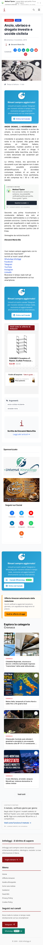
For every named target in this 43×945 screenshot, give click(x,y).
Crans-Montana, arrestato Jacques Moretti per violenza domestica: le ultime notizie (19, 781)
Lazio (18, 20)
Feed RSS (5, 894)
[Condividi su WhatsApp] (27, 50)
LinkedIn (8, 272)
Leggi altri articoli (20, 434)
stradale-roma (13, 408)
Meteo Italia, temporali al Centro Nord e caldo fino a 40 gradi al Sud (21, 703)
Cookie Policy (7, 902)
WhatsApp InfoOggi (12, 259)
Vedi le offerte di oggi (15, 614)
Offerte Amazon (8, 878)
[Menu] (39, 10)
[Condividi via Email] (36, 50)
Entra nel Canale (23, 119)
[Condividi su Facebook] (15, 50)
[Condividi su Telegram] (32, 50)
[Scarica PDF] (25, 54)
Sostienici (5, 890)
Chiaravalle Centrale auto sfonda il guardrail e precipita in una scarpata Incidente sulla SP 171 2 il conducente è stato (21, 741)
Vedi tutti (21, 794)
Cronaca (9, 20)
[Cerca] (34, 10)
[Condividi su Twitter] (19, 50)
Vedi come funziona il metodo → (17, 823)
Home (4, 874)
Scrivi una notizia (8, 886)
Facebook (8, 262)
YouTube (8, 267)
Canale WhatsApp (20, 580)
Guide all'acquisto (9, 882)
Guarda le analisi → (22, 203)
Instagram (8, 269)
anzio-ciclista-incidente (16, 404)
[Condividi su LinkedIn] (23, 50)
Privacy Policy (7, 898)
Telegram (8, 264)
